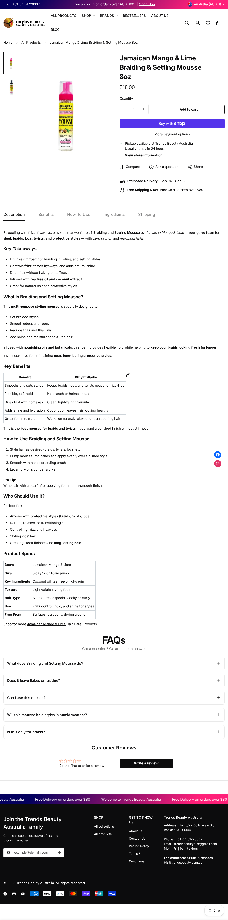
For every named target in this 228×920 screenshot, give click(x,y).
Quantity (126, 98)
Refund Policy (139, 846)
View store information (143, 155)
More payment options (172, 134)
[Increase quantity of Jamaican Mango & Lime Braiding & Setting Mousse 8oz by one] (143, 109)
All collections (104, 826)
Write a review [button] (146, 763)
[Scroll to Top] (219, 896)
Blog (55, 30)
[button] (218, 23)
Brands (107, 16)
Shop (86, 16)
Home (8, 42)
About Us (160, 16)
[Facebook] (5, 894)
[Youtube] (23, 894)
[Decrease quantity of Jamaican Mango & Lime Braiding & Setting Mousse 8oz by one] (125, 109)
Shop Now (147, 4)
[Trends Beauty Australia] (24, 22)
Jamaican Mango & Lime (46, 624)
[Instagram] (14, 894)
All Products (63, 16)
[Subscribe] (59, 852)
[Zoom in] (99, 62)
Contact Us (137, 838)
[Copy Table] (128, 375)
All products (103, 834)
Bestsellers (134, 16)
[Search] (187, 23)
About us (135, 831)
